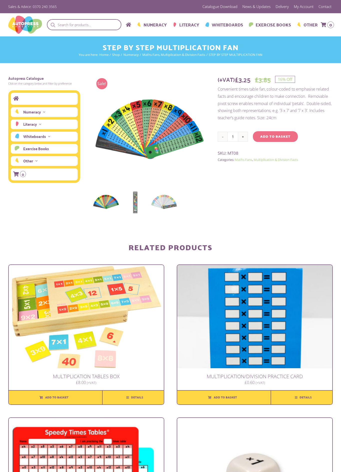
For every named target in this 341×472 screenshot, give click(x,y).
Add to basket (275, 136)
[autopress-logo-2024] (25, 17)
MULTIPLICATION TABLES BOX (86, 376)
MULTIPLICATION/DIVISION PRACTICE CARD (255, 376)
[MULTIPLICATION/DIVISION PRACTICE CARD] (254, 268)
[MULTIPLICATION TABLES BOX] (86, 268)
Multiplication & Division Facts (276, 159)
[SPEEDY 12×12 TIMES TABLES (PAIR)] (86, 421)
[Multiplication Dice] (254, 421)
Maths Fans (243, 159)
